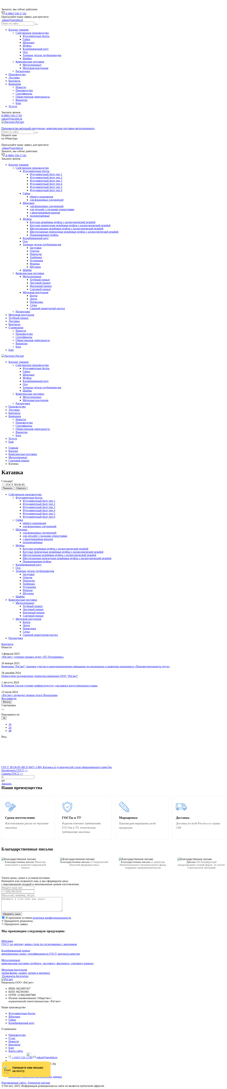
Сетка (33, 305)
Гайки (26, 39)
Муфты (27, 45)
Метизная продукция (35, 68)
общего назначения (41, 196)
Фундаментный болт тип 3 (46, 180)
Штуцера (35, 266)
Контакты (14, 80)
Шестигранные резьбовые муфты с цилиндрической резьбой (66, 228)
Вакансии (21, 99)
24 (10, 727)
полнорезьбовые (40, 215)
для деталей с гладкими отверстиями (52, 209)
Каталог (13, 450)
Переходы (36, 254)
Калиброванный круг (36, 48)
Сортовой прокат (40, 289)
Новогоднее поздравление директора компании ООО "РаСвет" (39, 676)
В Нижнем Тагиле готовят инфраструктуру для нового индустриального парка (49, 685)
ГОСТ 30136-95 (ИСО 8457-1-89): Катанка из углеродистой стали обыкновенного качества (56, 767)
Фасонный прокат (41, 286)
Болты (33, 295)
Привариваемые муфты (44, 234)
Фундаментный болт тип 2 (46, 177)
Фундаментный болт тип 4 (46, 183)
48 (10, 730)
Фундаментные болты (36, 36)
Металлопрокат (32, 64)
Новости (21, 87)
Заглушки (35, 247)
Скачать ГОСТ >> (12, 773)
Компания (15, 83)
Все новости (8, 698)
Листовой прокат (40, 282)
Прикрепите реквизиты (18, 920)
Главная (13, 447)
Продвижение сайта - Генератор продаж (25, 1082)
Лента (33, 298)
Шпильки (28, 42)
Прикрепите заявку (16, 924)
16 (10, 724)
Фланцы (35, 263)
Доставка (14, 77)
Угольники (36, 260)
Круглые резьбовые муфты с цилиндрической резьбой (62, 222)
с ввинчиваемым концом (45, 212)
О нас (12, 1038)
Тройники (36, 257)
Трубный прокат (40, 279)
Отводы (34, 250)
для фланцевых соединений (46, 199)
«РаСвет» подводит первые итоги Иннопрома (29, 695)
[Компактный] (135, 763)
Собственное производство (32, 32)
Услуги (13, 106)
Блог (18, 103)
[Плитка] (28, 763)
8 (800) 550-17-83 (11, 115)
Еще (11, 349)
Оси (25, 52)
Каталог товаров (19, 29)
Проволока (36, 301)
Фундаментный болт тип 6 (46, 190)
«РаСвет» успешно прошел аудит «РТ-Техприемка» (32, 656)
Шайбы (27, 58)
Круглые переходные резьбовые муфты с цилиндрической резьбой (70, 225)
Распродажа (23, 71)
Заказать (6, 783)
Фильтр (7, 702)
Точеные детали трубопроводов (42, 55)
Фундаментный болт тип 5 (46, 187)
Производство (17, 74)
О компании (16, 327)
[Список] (82, 763)
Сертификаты (24, 93)
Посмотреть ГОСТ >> (14, 770)
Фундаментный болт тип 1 (46, 174)
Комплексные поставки (30, 61)
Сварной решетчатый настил (47, 308)
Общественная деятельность (33, 96)
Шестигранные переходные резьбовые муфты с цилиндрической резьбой (74, 231)
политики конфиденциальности (51, 917)
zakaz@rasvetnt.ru (11, 118)
